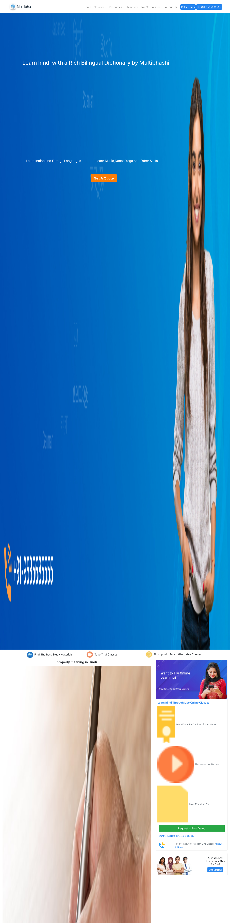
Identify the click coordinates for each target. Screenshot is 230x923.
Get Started (215, 869)
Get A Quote (104, 178)
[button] (100, 7)
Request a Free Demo (191, 828)
